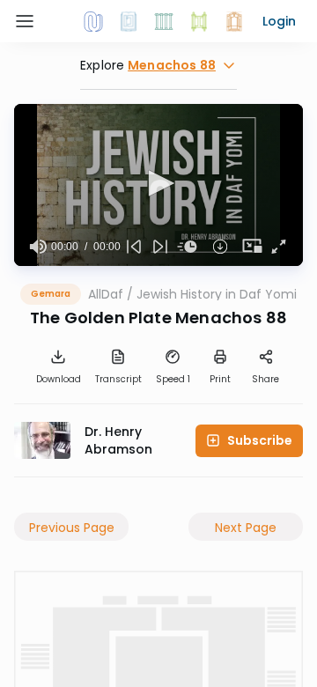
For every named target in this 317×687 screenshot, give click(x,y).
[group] (38, 246)
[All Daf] (234, 21)
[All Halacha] (164, 21)
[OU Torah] (93, 21)
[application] (158, 185)
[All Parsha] (199, 21)
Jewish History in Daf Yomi (216, 294)
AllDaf (105, 294)
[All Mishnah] (128, 21)
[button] (279, 21)
